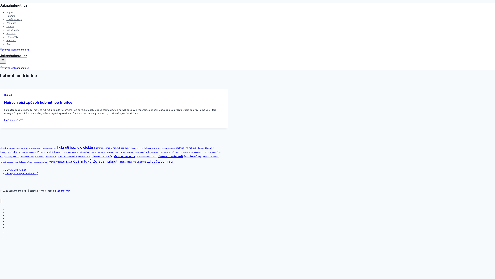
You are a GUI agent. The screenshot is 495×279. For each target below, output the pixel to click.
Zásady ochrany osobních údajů (21, 173)
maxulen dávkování (67, 156)
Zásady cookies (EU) (16, 170)
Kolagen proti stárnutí (135, 152)
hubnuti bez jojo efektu (75, 147)
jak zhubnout (156, 148)
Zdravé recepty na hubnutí (133, 162)
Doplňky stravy (14, 19)
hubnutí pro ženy (121, 148)
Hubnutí (10, 16)
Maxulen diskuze (51, 157)
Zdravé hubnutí (105, 161)
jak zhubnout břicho (168, 148)
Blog (8, 44)
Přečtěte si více (13, 120)
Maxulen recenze (124, 156)
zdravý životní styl (160, 161)
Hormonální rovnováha (49, 148)
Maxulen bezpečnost (27, 157)
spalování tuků (79, 161)
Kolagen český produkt (9, 157)
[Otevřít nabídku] (3, 60)
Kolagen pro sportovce (116, 152)
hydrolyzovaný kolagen (141, 148)
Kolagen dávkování (205, 148)
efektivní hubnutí (34, 148)
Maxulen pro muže (102, 156)
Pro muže (11, 23)
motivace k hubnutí (211, 157)
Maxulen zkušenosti (170, 156)
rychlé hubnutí (56, 161)
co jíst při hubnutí (22, 148)
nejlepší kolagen (6, 162)
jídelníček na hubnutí (186, 148)
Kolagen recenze (186, 152)
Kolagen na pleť (45, 152)
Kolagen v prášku (201, 152)
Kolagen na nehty (29, 152)
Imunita (10, 26)
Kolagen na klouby (10, 152)
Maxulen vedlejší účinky (146, 157)
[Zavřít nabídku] (0, 201)
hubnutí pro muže (103, 148)
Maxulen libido (84, 157)
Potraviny (11, 40)
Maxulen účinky (192, 156)
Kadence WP (63, 190)
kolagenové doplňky (80, 152)
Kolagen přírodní (171, 152)
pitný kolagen (20, 162)
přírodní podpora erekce (37, 162)
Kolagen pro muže (97, 152)
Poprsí (9, 12)
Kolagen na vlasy (62, 152)
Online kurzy (12, 30)
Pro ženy (10, 33)
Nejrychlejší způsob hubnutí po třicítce (38, 102)
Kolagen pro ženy (154, 152)
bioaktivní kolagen (7, 148)
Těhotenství (12, 37)
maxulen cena (39, 157)
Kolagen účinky (216, 152)
